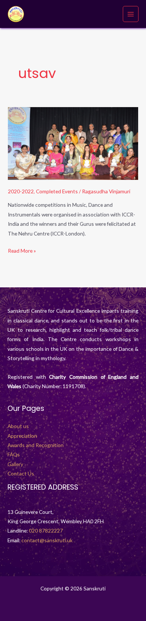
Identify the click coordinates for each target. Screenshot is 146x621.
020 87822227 (46, 530)
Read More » (22, 250)
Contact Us (20, 473)
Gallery (15, 464)
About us (18, 426)
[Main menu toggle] (131, 14)
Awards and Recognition (35, 445)
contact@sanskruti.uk (47, 540)
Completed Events (57, 191)
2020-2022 (21, 191)
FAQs (13, 454)
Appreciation (22, 436)
